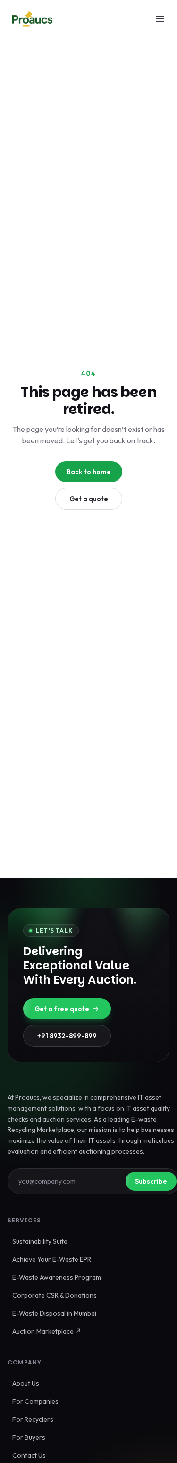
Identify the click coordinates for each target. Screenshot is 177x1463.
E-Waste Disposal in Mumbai (54, 1313)
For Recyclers (32, 1419)
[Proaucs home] (32, 18)
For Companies (35, 1401)
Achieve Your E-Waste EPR (51, 1259)
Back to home (89, 471)
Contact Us (29, 1455)
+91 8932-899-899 (67, 1036)
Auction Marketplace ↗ (46, 1331)
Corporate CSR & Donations (54, 1295)
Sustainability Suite (39, 1241)
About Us (25, 1383)
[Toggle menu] (160, 18)
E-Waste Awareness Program (56, 1277)
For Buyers (28, 1437)
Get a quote (88, 498)
